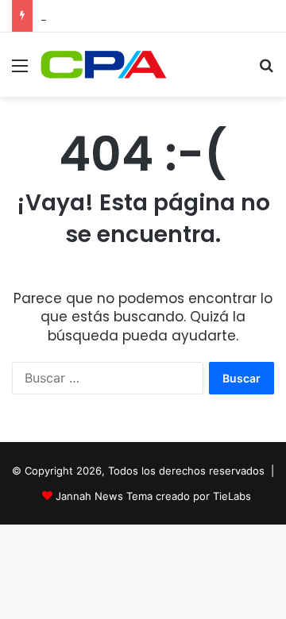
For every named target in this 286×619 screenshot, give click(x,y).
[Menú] (20, 71)
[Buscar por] (266, 71)
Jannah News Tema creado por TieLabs (153, 496)
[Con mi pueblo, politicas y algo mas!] (103, 65)
